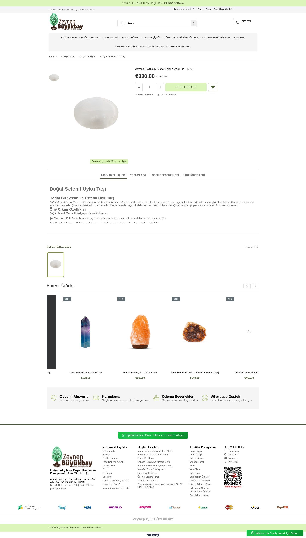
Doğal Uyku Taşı (121, 417)
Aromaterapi (110, 37)
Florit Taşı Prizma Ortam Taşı (70, 372)
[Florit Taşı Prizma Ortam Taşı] (70, 332)
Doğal (48, 417)
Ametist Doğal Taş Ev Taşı (233, 372)
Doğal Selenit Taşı (98, 417)
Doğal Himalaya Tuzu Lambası (124, 372)
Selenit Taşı (169, 417)
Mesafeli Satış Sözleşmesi (151, 469)
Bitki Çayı (195, 473)
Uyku (176, 417)
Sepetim (107, 476)
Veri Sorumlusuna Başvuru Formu (154, 465)
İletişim (106, 454)
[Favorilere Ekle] (212, 87)
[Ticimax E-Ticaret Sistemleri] (153, 535)
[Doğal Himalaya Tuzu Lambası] (124, 332)
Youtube (233, 458)
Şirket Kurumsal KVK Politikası (153, 454)
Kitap (192, 465)
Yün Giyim (169, 37)
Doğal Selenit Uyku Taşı (84, 417)
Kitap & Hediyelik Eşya (217, 37)
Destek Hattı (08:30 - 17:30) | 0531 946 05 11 (73, 485)
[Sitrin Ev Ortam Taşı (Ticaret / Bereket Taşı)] (178, 332)
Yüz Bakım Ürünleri (200, 476)
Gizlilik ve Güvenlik (147, 473)
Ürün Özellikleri (113, 175)
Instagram (234, 454)
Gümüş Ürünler (179, 47)
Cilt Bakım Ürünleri (199, 488)
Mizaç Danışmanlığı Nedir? (116, 488)
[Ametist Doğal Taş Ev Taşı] (233, 332)
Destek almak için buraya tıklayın (231, 400)
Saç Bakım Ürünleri (200, 495)
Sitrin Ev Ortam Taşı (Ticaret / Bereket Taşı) (179, 372)
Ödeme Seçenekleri (165, 175)
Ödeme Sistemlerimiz (148, 476)
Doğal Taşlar (89, 37)
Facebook (234, 451)
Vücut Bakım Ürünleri (201, 484)
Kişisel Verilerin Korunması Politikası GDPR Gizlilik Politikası (160, 485)
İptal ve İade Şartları (147, 480)
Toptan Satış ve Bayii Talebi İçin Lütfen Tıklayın (154, 435)
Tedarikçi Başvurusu (113, 462)
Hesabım (107, 473)
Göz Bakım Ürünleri (200, 480)
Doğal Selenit (57, 417)
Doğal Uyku (110, 417)
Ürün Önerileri (194, 175)
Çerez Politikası (145, 458)
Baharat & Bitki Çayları (129, 47)
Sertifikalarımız (110, 458)
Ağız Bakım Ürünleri (200, 491)
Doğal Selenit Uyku (68, 417)
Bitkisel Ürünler (189, 37)
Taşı (190, 417)
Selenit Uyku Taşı (158, 417)
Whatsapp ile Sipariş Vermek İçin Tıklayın (277, 533)
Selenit (139, 417)
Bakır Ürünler (131, 37)
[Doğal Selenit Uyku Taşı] (55, 264)
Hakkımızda (109, 451)
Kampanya (239, 37)
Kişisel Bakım (69, 37)
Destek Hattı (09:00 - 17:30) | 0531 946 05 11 (72, 9)
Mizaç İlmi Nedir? (111, 484)
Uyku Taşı (183, 417)
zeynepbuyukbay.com (68, 527)
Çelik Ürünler (156, 47)
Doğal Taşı (131, 417)
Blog (200, 9)
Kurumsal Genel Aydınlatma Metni (154, 451)
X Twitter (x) (231, 462)
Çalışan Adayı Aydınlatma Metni (153, 462)
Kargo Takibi (109, 465)
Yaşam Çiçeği (152, 37)
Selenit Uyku (147, 417)
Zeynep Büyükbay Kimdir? (219, 9)
